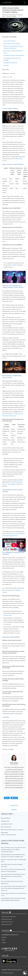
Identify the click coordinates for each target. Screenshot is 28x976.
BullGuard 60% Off (5, 818)
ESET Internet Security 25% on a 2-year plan (12, 829)
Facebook (4, 937)
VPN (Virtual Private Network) (9, 14)
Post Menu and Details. (9, 37)
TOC (3, 972)
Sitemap (11, 972)
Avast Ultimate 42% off (6, 824)
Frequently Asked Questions (10, 62)
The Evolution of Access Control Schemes (13, 55)
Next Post (14, 809)
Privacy (6, 972)
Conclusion (6, 65)
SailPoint (14, 265)
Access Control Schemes (9, 41)
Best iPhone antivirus (7, 919)
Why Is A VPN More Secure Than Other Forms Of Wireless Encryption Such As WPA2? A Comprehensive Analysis (13, 849)
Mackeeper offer (5, 821)
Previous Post (14, 805)
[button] (25, 973)
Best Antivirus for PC (7, 924)
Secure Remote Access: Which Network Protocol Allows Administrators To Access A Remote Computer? (13, 876)
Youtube (4, 942)
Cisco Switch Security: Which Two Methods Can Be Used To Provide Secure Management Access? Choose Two (13, 888)
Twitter (3, 940)
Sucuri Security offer (6, 826)
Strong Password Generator (9, 916)
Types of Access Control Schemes (11, 43)
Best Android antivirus (7, 921)
